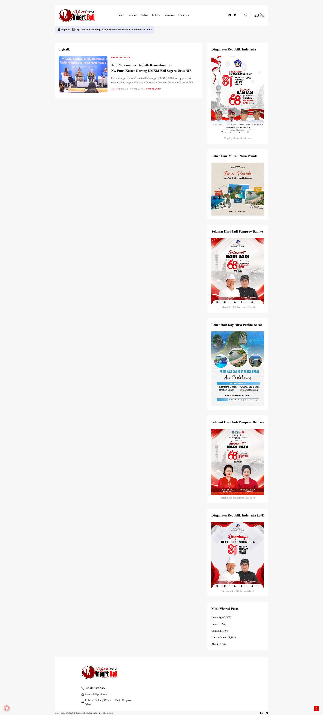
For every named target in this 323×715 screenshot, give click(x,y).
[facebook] (229, 15)
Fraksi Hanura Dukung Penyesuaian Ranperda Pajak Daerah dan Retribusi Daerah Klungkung (126, 29)
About (214, 644)
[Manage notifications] (7, 708)
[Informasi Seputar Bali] (77, 15)
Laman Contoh (219, 637)
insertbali (122, 89)
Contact (215, 630)
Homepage (217, 617)
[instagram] (235, 15)
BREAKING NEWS (120, 57)
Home (214, 624)
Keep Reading (153, 89)
